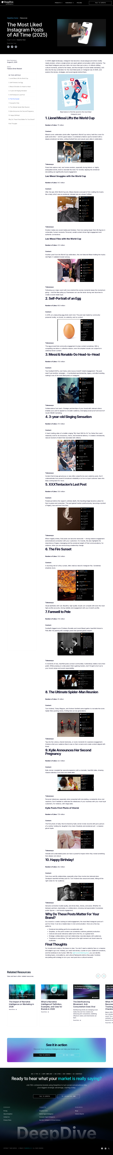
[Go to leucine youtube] (102, 1148)
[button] (58, 3)
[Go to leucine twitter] (108, 1148)
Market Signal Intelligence (46, 1114)
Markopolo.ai (28, 1148)
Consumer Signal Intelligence (47, 1117)
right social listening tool (81, 953)
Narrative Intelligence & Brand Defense (49, 1120)
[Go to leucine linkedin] (105, 1148)
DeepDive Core (43, 1110)
